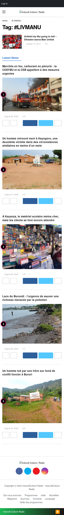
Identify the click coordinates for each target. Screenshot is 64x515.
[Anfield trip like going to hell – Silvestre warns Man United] (12, 42)
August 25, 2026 (11, 428)
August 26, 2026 (11, 274)
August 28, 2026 (11, 116)
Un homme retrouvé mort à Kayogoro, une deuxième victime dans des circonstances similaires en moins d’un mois (30, 142)
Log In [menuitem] (4, 3)
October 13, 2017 (33, 43)
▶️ (57, 511)
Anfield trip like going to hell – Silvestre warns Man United (40, 38)
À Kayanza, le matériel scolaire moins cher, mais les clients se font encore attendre (30, 218)
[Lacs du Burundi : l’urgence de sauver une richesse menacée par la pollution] (32, 324)
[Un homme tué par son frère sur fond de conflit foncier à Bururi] (32, 401)
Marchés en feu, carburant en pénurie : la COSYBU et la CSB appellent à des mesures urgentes (30, 69)
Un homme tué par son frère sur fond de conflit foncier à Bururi (28, 372)
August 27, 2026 (11, 194)
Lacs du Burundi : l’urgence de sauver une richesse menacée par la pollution (30, 298)
